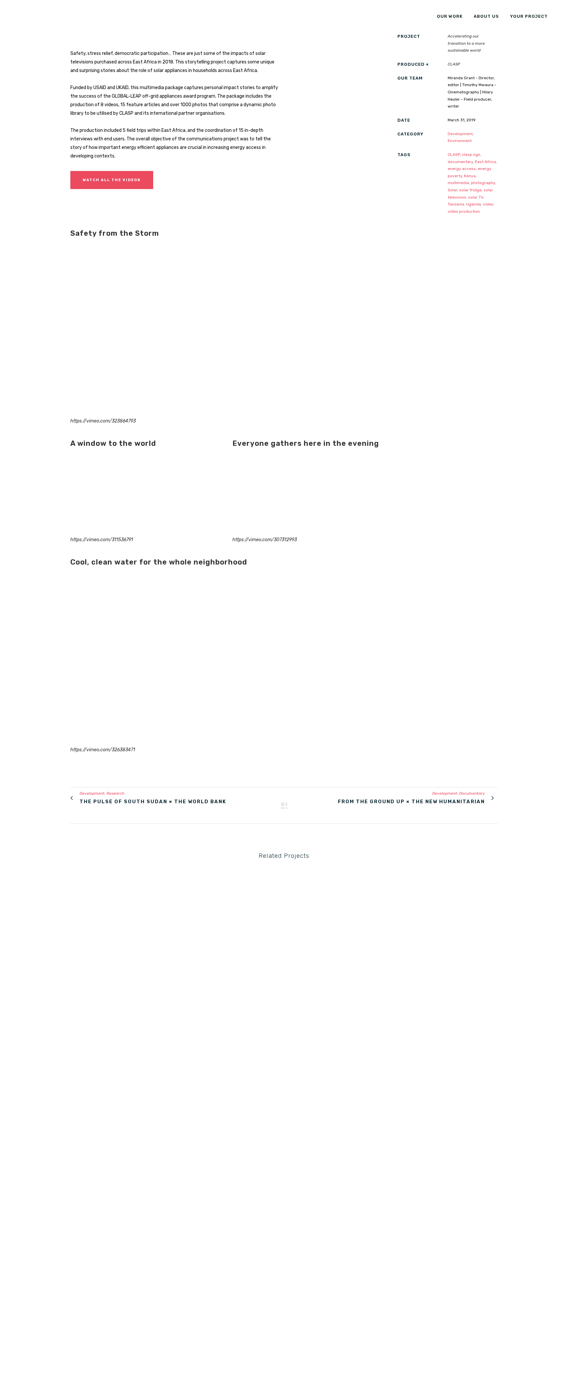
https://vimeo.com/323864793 (103, 421)
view (121, 915)
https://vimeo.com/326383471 (102, 750)
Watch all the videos (112, 180)
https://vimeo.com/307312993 (264, 539)
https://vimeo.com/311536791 (101, 539)
